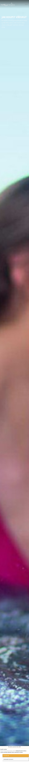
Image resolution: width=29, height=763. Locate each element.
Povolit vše (6, 755)
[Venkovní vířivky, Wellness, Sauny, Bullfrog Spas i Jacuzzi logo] (8, 4)
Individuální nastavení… (9, 759)
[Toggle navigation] (26, 4)
